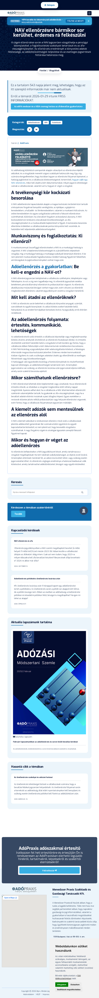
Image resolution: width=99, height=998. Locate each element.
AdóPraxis (24, 143)
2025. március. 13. (21, 799)
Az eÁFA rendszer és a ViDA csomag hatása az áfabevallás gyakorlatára (48, 106)
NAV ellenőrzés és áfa (23, 541)
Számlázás (56, 123)
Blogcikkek (54, 70)
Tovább (18, 514)
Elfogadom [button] (61, 985)
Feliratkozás (48, 870)
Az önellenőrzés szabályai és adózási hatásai (33, 777)
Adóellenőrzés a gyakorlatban (41, 267)
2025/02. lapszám (23, 737)
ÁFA (45, 123)
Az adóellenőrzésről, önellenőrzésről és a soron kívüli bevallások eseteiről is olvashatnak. (44, 749)
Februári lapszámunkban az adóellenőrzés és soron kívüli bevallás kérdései (45, 742)
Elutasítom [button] (75, 985)
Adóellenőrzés (34, 123)
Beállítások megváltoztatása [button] (68, 989)
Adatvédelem (28, 994)
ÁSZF (38, 994)
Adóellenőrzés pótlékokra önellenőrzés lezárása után (37, 579)
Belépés (51, 5)
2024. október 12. (21, 566)
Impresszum (48, 994)
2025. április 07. (20, 604)
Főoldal (43, 70)
